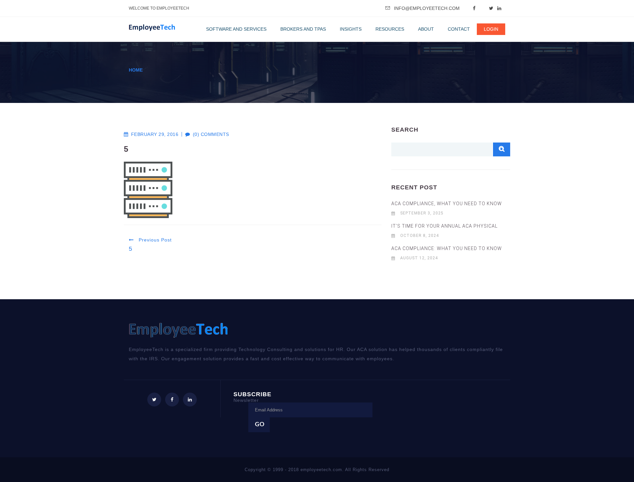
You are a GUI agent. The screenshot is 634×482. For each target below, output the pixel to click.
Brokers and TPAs (303, 29)
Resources (389, 29)
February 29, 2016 (154, 134)
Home (136, 70)
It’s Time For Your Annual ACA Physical (444, 226)
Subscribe (252, 396)
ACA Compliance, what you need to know (446, 203)
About (426, 29)
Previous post (154, 239)
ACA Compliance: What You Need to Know (446, 248)
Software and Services (236, 29)
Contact (459, 29)
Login (491, 29)
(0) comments (207, 134)
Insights (351, 29)
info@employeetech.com (427, 8)
